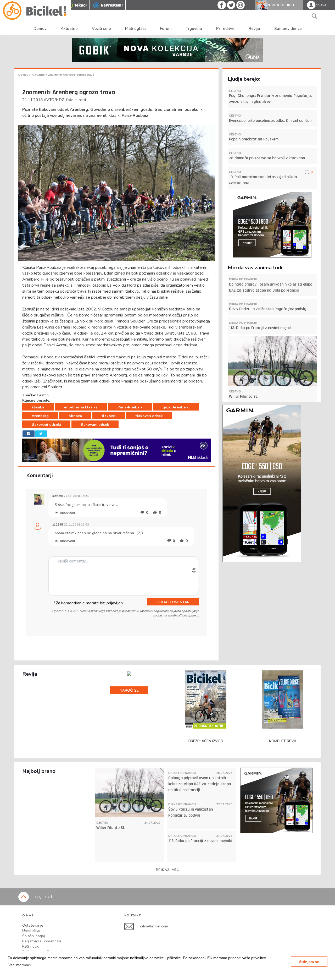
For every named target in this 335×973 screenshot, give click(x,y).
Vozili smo (101, 28)
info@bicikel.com (154, 926)
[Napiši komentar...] (123, 575)
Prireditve (225, 28)
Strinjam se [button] (309, 962)
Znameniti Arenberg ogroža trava (71, 75)
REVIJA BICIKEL (280, 5)
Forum (166, 28)
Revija (254, 28)
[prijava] (311, 5)
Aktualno (69, 28)
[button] (20, 965)
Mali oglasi (135, 28)
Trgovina (194, 28)
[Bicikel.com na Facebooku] (132, 926)
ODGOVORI (67, 513)
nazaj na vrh (42, 896)
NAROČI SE (129, 690)
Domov (40, 28)
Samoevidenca (288, 28)
